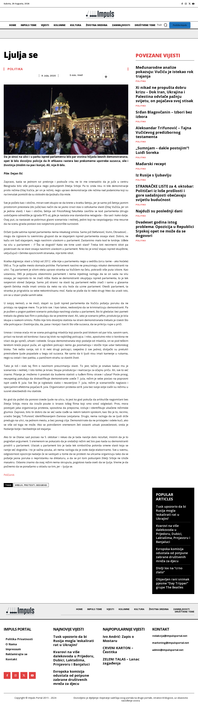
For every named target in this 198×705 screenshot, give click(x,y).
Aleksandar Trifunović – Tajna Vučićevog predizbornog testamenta (163, 132)
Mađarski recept (151, 163)
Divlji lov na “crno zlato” (169, 570)
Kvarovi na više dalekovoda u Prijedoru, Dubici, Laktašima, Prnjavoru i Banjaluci (173, 534)
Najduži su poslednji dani (159, 210)
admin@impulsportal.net (167, 650)
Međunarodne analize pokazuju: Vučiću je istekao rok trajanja (164, 72)
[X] (189, 4)
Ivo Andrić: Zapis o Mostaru (118, 638)
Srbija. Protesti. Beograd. (31, 485)
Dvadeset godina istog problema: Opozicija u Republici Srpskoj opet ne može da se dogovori (165, 228)
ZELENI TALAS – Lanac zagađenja (121, 661)
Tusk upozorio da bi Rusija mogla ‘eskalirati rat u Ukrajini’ (171, 512)
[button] (163, 25)
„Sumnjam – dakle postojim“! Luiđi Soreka (162, 150)
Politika (15, 69)
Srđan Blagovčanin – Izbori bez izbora (164, 114)
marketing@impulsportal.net (170, 642)
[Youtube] (193, 4)
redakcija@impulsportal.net (169, 636)
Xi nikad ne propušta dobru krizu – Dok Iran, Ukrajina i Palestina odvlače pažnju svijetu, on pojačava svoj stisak (164, 94)
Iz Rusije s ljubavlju (153, 175)
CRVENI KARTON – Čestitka (118, 649)
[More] (106, 77)
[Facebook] (182, 4)
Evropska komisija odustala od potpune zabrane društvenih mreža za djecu (172, 555)
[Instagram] (186, 4)
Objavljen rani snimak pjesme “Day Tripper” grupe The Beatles (172, 583)
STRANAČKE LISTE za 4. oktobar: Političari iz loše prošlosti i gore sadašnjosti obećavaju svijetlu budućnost (165, 193)
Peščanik (9, 475)
